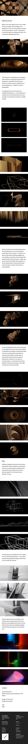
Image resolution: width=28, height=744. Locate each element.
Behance (4, 731)
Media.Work (6, 2)
